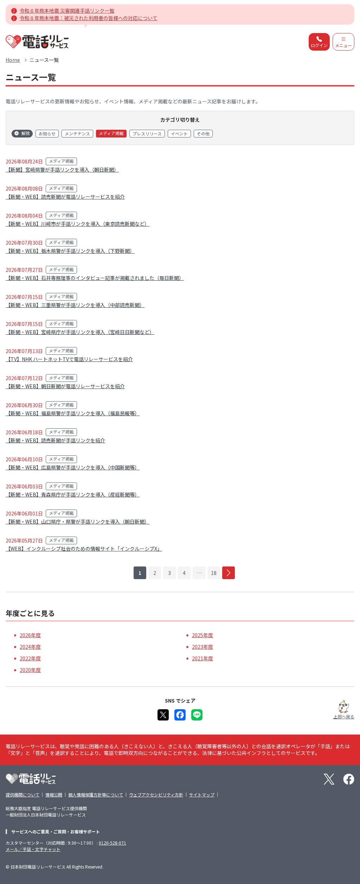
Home (13, 59)
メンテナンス (77, 133)
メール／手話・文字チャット (33, 849)
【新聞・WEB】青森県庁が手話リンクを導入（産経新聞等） (73, 494)
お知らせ (47, 133)
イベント (179, 133)
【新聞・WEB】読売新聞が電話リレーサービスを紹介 (65, 196)
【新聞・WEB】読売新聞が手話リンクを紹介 (55, 440)
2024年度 (30, 646)
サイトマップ (201, 794)
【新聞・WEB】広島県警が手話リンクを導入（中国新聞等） (73, 467)
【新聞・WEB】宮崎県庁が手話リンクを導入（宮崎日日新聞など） (80, 331)
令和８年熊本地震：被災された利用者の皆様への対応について (89, 17)
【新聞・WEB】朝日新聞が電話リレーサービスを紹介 (65, 386)
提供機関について (22, 794)
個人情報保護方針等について (95, 794)
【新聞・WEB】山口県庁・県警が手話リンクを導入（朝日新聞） (77, 521)
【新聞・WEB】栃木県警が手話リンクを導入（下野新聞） (70, 250)
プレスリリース (147, 133)
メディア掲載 (111, 133)
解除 (25, 133)
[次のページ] (228, 572)
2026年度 (30, 635)
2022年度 (30, 658)
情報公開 (53, 794)
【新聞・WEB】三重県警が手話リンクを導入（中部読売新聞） (75, 304)
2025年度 (202, 635)
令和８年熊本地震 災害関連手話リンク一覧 (67, 10)
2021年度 (202, 658)
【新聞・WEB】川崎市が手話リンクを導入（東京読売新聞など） (77, 223)
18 (214, 572)
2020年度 (30, 669)
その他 (203, 133)
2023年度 (202, 646)
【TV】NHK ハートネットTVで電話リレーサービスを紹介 (69, 359)
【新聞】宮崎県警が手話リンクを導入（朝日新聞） (62, 169)
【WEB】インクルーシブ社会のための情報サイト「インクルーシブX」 (84, 548)
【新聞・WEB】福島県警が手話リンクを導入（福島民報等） (73, 413)
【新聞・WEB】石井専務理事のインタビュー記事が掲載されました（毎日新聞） (95, 277)
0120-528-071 (112, 843)
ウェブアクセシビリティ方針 (156, 794)
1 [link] (140, 572)
